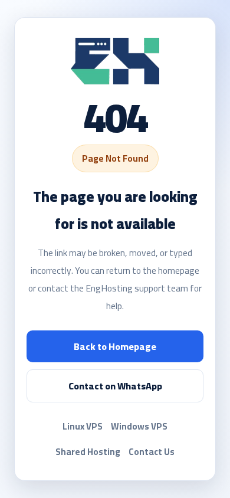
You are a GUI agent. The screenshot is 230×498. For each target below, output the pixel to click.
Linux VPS (83, 426)
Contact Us (152, 451)
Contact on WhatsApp (115, 386)
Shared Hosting (87, 451)
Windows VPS (139, 426)
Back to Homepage (115, 346)
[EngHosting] (115, 61)
